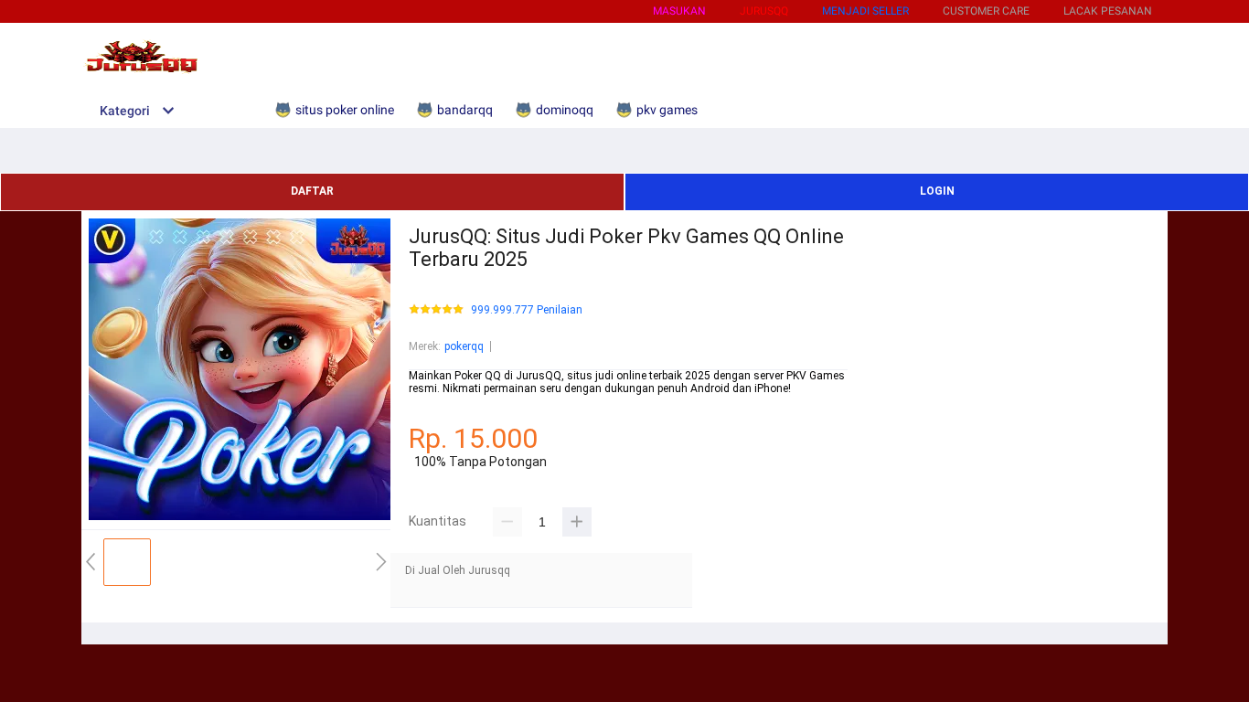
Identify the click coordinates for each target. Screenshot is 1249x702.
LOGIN (937, 191)
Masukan (679, 11)
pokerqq (464, 346)
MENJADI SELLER (865, 11)
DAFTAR (312, 191)
